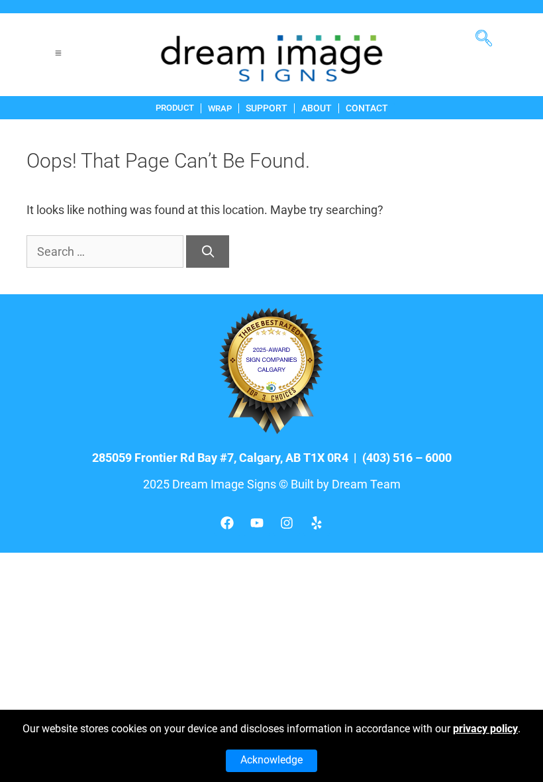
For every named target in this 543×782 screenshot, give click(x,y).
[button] (488, 33)
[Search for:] (106, 251)
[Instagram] (286, 523)
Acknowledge (271, 760)
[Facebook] (227, 523)
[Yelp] (316, 523)
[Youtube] (257, 523)
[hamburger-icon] (58, 54)
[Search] (207, 251)
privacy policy (485, 728)
